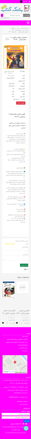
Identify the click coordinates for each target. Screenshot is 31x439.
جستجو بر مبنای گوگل (22, 401)
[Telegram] (26, 424)
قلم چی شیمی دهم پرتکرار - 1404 (22, 312)
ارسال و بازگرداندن (23, 348)
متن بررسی (25, 254)
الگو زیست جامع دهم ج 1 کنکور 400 (9, 312)
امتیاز (27, 244)
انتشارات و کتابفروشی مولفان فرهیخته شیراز (17, 339)
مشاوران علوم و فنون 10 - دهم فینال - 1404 (9, 72)
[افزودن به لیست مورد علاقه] (3, 323)
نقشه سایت (24, 336)
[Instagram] (23, 424)
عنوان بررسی (25, 247)
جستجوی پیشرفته (5, 18)
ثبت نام (27, 421)
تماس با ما (25, 351)
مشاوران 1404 (11, 76)
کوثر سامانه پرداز (9, 432)
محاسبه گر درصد (23, 404)
